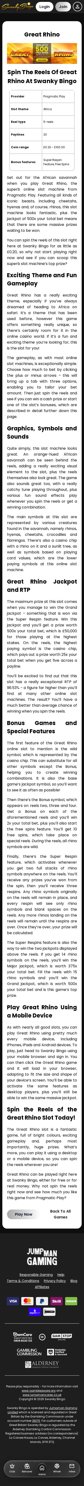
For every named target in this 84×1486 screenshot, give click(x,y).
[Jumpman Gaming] (42, 1263)
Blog (73, 1280)
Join (63, 6)
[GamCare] (22, 1337)
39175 (36, 1421)
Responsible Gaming (36, 1274)
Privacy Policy (55, 1280)
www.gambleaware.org (39, 1391)
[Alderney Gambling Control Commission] (42, 1364)
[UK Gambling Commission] (29, 1352)
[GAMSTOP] (61, 1337)
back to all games (60, 1214)
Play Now (23, 1214)
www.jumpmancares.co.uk (42, 1395)
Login (44, 6)
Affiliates (42, 1287)
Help (60, 1274)
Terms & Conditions (23, 1280)
